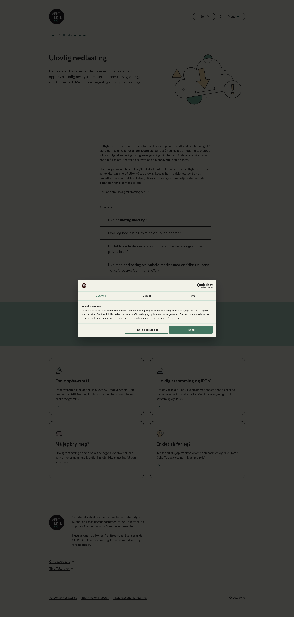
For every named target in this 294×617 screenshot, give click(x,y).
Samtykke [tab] (101, 296)
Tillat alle (191, 329)
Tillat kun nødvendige (146, 329)
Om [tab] (193, 296)
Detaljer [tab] (147, 296)
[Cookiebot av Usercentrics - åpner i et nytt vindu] (199, 285)
